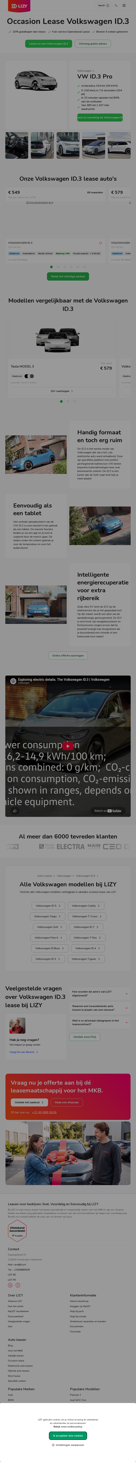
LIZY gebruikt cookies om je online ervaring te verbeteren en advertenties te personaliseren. (68, 1423)
